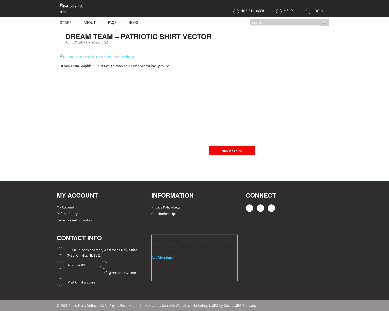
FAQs (112, 22)
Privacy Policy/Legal (166, 207)
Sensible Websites (176, 305)
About (90, 22)
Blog (133, 22)
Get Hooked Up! (163, 213)
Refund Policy (67, 213)
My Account (65, 207)
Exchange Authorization (75, 220)
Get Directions (163, 257)
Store (66, 22)
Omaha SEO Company (240, 305)
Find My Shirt (232, 150)
